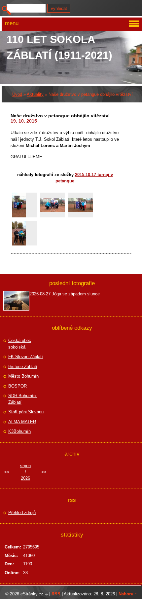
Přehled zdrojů (22, 512)
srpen (25, 465)
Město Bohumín (23, 376)
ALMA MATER (22, 421)
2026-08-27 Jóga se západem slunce (64, 293)
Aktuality (35, 94)
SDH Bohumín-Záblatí (22, 399)
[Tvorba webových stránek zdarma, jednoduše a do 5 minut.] (47, 594)
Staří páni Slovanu (26, 411)
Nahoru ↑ (128, 593)
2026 (25, 478)
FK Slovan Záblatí (25, 356)
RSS (56, 593)
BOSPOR (17, 386)
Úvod (17, 94)
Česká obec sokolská (19, 344)
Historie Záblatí (22, 366)
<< (7, 471)
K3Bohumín (19, 431)
